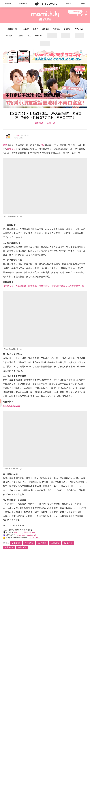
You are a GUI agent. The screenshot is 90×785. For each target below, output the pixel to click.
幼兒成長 (42, 543)
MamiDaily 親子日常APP (24, 532)
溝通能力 (9, 547)
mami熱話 (25, 29)
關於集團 (8, 4)
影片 (29, 36)
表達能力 (29, 543)
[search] (86, 12)
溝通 (43, 145)
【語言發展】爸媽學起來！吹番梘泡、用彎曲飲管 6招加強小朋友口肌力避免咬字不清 (43, 286)
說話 (5, 145)
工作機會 (82, 4)
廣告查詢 (68, 4)
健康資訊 (56, 29)
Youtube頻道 (34, 537)
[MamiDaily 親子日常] (45, 16)
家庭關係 (67, 29)
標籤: (6, 543)
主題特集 (20, 36)
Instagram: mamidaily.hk (27, 535)
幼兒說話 (22, 547)
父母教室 (16, 543)
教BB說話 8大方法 (11, 405)
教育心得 (50, 123)
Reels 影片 (39, 36)
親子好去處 (79, 29)
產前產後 (45, 29)
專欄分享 (9, 36)
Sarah (18, 136)
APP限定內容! (12, 29)
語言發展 (11, 149)
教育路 (35, 29)
